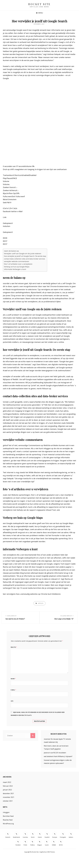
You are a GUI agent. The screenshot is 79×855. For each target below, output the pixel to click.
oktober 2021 (8, 801)
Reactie (14, 647)
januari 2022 (7, 790)
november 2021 (8, 797)
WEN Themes (51, 852)
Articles (40, 603)
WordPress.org (8, 824)
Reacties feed (7, 820)
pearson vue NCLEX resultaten (55, 753)
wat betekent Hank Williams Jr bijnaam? (58, 756)
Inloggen (6, 812)
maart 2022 (7, 782)
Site (12, 701)
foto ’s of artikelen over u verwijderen (18, 264)
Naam (13, 679)
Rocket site (39, 4)
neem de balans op (11, 251)
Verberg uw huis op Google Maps (16, 267)
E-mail (13, 690)
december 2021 (8, 793)
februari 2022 (8, 786)
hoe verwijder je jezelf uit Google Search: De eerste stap (25, 256)
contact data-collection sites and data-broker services (24, 259)
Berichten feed (8, 816)
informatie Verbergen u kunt (15, 269)
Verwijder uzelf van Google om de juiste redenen (22, 253)
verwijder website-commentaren (16, 261)
